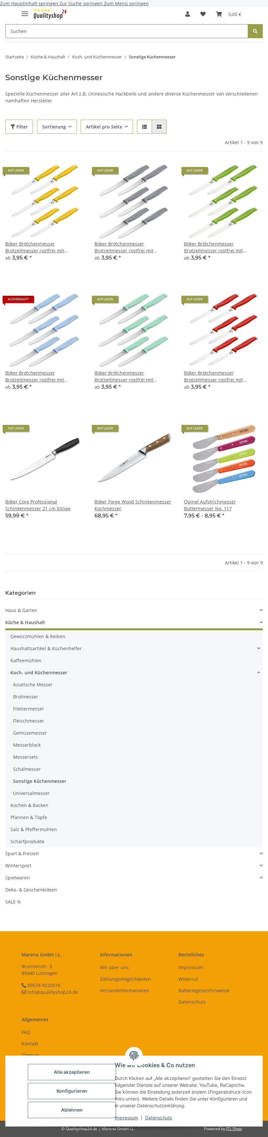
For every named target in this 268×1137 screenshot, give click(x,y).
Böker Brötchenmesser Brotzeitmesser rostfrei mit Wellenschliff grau (123, 247)
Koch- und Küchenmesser (38, 672)
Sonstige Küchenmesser (39, 781)
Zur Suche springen (81, 3)
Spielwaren (17, 878)
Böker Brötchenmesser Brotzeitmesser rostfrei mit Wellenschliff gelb (34, 247)
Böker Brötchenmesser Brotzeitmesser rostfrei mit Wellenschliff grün (213, 247)
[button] (187, 14)
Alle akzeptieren (72, 1072)
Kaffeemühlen (26, 660)
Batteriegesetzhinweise (203, 990)
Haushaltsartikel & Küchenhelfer (46, 648)
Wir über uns (114, 967)
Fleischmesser (28, 721)
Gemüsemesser (30, 733)
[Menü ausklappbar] (25, 11)
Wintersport (18, 865)
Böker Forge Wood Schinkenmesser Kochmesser (132, 505)
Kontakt (30, 1043)
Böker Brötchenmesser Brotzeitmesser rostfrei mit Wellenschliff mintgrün (123, 376)
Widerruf (188, 979)
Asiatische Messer (33, 684)
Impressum (126, 1117)
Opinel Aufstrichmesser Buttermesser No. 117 (210, 505)
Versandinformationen (124, 990)
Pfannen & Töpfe (28, 817)
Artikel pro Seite (104, 127)
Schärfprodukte (27, 841)
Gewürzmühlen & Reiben (37, 636)
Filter (21, 127)
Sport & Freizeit (22, 853)
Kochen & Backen (29, 805)
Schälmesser (27, 769)
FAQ (26, 1032)
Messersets (25, 757)
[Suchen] (255, 31)
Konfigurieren (72, 1091)
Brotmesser (25, 697)
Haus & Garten (21, 610)
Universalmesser (31, 793)
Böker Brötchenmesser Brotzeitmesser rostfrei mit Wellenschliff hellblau (34, 376)
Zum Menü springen (126, 3)
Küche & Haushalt (25, 622)
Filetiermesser (28, 709)
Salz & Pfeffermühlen (33, 829)
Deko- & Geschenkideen (31, 890)
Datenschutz (158, 1117)
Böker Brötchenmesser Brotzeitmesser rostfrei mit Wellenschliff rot (213, 376)
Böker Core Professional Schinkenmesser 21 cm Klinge (38, 505)
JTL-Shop (234, 1128)
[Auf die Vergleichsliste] (56, 431)
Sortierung (54, 127)
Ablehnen (72, 1110)
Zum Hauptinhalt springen (29, 3)
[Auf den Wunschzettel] (73, 431)
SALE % (13, 902)
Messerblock (27, 745)
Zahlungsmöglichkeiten (125, 979)
